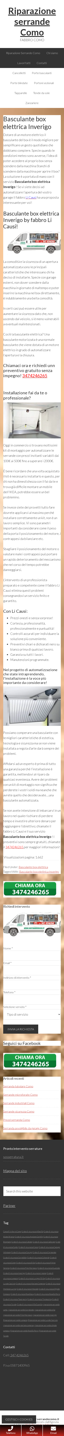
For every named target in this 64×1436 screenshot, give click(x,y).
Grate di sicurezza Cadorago (44, 1248)
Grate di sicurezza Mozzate (27, 1295)
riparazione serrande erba (44, 1316)
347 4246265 (19, 1362)
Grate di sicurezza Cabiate (21, 1248)
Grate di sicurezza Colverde (38, 1264)
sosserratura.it (13, 1163)
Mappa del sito (15, 1177)
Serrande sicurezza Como (18, 1117)
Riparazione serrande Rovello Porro (24, 1337)
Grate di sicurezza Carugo (21, 1259)
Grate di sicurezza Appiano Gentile (29, 1243)
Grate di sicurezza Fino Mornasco (23, 1274)
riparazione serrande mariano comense (18, 1332)
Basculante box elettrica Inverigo (39, 871)
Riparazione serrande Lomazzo (15, 1326)
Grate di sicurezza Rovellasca (22, 1300)
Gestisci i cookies (19, 1419)
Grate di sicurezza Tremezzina (39, 1305)
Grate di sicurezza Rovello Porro (47, 1300)
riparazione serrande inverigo (45, 1321)
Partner (9, 1212)
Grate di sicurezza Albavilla (32, 1238)
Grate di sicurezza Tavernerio (15, 1305)
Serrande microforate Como (20, 1101)
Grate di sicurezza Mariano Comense (30, 1290)
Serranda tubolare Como (18, 1092)
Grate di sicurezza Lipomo (35, 1279)
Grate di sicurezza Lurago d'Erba (31, 1285)
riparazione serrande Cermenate (21, 1316)
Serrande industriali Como (18, 1109)
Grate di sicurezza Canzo (28, 1253)
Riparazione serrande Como (32, 21)
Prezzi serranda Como (16, 1126)
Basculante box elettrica (33, 867)
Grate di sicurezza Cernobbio (15, 1264)
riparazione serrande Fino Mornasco (17, 1321)
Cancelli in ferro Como (12, 1238)
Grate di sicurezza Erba (25, 1269)
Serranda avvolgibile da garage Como (25, 1134)
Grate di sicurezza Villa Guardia (29, 1311)
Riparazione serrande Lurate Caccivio (43, 1326)
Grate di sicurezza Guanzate (49, 1274)
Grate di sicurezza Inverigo (14, 1279)
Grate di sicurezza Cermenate (44, 1259)
